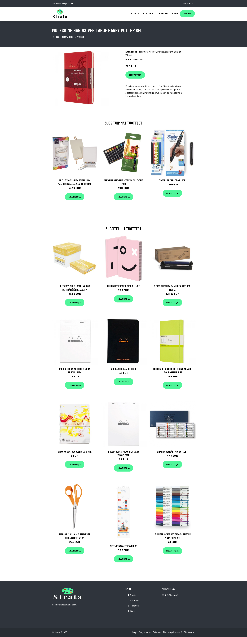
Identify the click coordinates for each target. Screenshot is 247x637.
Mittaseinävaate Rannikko (123, 546)
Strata (135, 13)
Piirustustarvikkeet (64, 36)
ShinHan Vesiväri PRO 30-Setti (172, 451)
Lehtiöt (177, 51)
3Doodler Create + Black (172, 180)
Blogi (175, 13)
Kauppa (187, 13)
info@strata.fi (187, 3)
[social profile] (72, 3)
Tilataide (162, 13)
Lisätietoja (135, 75)
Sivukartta (189, 632)
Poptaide (148, 13)
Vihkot (80, 36)
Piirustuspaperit (165, 51)
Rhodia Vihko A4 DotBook (123, 368)
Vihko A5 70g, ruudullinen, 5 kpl (74, 451)
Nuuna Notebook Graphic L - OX (123, 286)
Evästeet (157, 632)
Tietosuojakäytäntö (172, 632)
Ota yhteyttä (145, 632)
